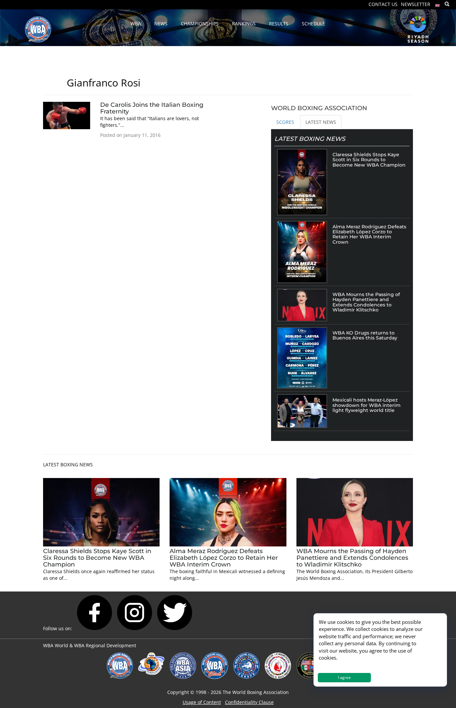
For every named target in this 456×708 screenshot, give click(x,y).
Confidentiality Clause (249, 702)
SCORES (285, 122)
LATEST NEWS (320, 122)
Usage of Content (202, 702)
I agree (344, 677)
